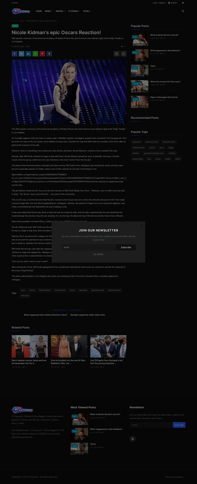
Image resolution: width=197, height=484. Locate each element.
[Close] (141, 225)
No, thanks (98, 254)
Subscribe (126, 247)
